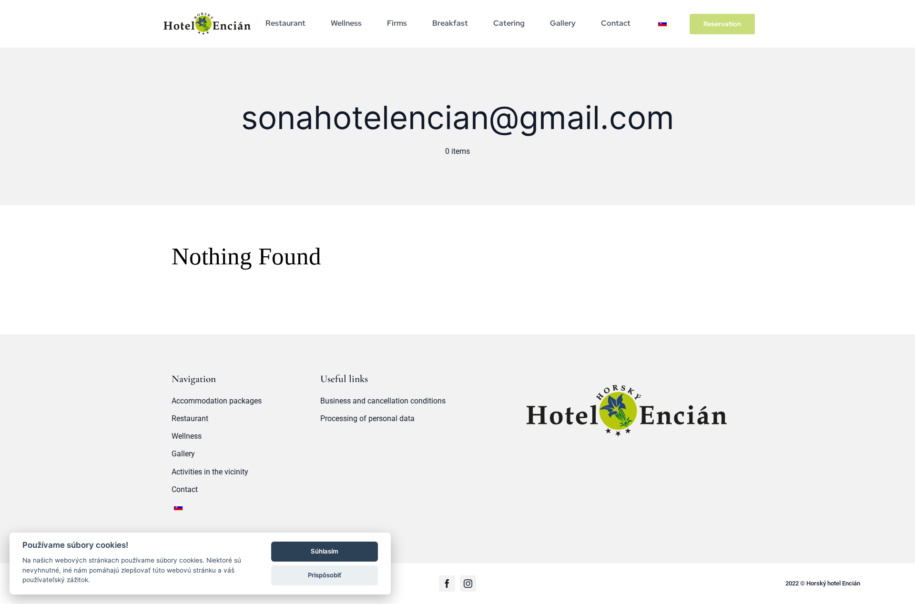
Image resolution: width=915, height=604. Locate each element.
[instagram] (468, 583)
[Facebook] (447, 583)
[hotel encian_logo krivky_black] (207, 11)
